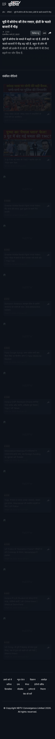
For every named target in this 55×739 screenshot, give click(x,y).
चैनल (27, 684)
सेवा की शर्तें (27, 693)
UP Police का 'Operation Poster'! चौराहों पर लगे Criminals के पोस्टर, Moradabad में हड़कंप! (23, 552)
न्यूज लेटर (21, 679)
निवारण (43, 689)
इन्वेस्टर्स (32, 689)
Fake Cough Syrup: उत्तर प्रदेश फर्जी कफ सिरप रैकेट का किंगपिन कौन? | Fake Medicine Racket (23, 355)
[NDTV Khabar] (14, 3)
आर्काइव (44, 679)
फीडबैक (20, 689)
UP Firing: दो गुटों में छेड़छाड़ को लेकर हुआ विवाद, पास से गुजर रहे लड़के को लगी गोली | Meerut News (21, 650)
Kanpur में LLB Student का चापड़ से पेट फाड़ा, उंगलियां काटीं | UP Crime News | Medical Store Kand (21, 601)
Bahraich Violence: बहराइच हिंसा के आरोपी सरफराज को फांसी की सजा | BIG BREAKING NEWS (22, 306)
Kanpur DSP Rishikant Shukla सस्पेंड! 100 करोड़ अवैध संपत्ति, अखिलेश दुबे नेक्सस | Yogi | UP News (22, 405)
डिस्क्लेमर (8, 689)
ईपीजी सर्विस (39, 684)
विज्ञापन (33, 679)
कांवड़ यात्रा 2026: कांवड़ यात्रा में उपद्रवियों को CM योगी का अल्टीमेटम (23, 115)
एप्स (18, 684)
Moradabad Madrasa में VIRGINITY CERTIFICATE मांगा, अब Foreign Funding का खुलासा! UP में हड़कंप (22, 454)
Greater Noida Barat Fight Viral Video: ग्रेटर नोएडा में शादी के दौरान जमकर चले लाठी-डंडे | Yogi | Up (23, 257)
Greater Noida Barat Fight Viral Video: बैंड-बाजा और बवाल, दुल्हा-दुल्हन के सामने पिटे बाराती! (22, 208)
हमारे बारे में (8, 679)
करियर (9, 684)
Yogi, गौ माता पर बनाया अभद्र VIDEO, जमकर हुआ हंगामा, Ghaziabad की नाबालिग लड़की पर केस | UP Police (22, 503)
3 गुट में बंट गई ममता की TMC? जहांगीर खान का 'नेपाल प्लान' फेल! (23, 161)
